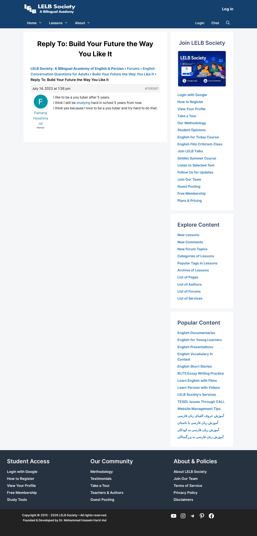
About (80, 23)
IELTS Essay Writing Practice (200, 373)
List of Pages (187, 277)
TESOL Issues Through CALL (201, 402)
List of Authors (189, 284)
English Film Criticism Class (199, 144)
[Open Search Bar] (228, 23)
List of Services (189, 298)
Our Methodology (191, 123)
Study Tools (17, 500)
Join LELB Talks (190, 151)
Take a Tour (187, 116)
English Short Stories (194, 366)
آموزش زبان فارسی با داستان (197, 423)
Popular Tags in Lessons (197, 263)
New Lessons (188, 235)
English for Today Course (198, 137)
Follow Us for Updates (195, 172)
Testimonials (101, 479)
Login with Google (192, 95)
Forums (133, 68)
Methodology (101, 472)
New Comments (190, 242)
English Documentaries (196, 333)
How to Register (190, 102)
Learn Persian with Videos (198, 387)
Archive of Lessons (193, 270)
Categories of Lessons (195, 256)
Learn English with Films (197, 380)
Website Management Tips (199, 409)
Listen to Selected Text (195, 165)
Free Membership (191, 193)
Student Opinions (191, 130)
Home (32, 23)
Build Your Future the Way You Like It (123, 74)
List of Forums (189, 291)
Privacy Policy (186, 493)
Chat (215, 23)
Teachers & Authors (106, 493)
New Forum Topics (192, 249)
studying (83, 103)
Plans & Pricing (189, 200)
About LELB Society (190, 472)
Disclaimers (183, 500)
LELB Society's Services (196, 394)
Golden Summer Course (196, 158)
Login (199, 23)
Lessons (55, 23)
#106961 (152, 88)
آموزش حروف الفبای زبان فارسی (200, 416)
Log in (227, 9)
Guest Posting (188, 186)
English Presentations (195, 347)
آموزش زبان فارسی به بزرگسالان (200, 437)
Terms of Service (188, 486)
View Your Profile (191, 109)
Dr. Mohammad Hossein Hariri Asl (82, 520)
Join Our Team (189, 179)
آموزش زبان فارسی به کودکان (198, 430)
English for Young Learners (199, 340)
